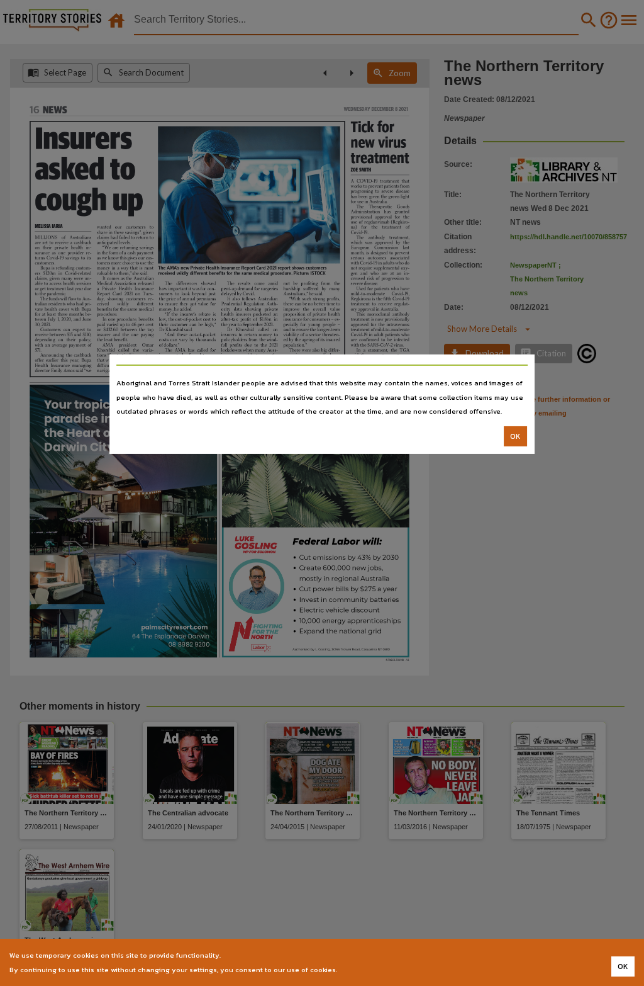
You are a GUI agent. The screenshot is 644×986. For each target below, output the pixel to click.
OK (515, 436)
